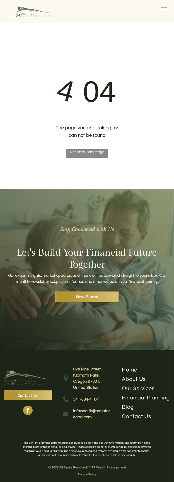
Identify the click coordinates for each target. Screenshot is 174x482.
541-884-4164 (86, 399)
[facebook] (28, 411)
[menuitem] (146, 369)
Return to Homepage (87, 152)
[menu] (164, 9)
